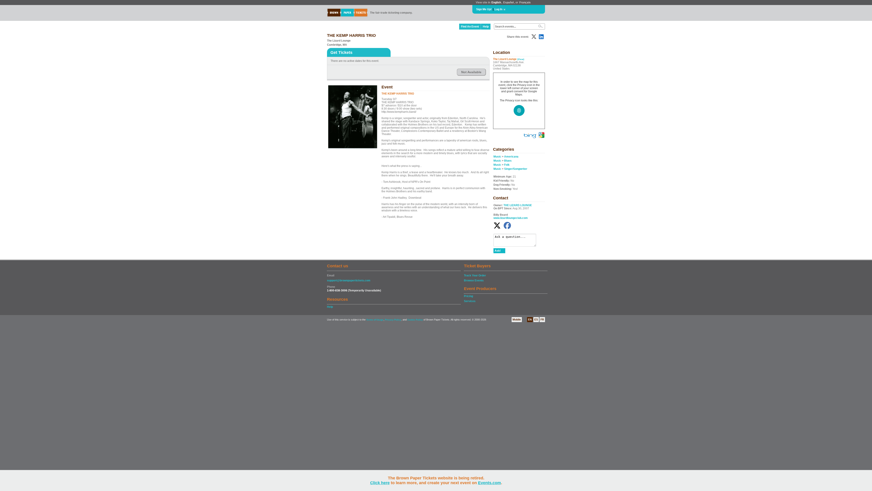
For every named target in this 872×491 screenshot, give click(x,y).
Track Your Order (475, 275)
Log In (498, 9)
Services (470, 301)
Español (508, 2)
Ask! (498, 250)
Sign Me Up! (484, 9)
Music (497, 156)
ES (536, 319)
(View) (520, 59)
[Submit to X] (534, 37)
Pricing (468, 296)
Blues (508, 160)
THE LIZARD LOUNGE (517, 205)
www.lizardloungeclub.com (510, 218)
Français (525, 2)
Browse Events (474, 280)
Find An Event (470, 26)
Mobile (517, 319)
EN (530, 319)
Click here (380, 483)
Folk (507, 164)
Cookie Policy (415, 319)
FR (542, 319)
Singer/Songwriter (515, 168)
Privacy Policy (393, 319)
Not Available (471, 72)
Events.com (489, 483)
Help (486, 26)
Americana (511, 156)
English (496, 2)
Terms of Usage (375, 319)
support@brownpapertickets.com (348, 280)
